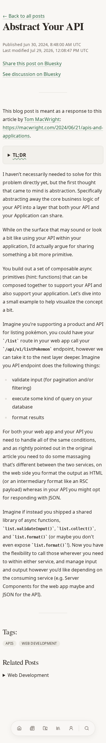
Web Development (39, 643)
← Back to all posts (24, 16)
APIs (10, 643)
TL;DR (19, 155)
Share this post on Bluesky (32, 63)
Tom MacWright (42, 119)
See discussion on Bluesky (32, 74)
